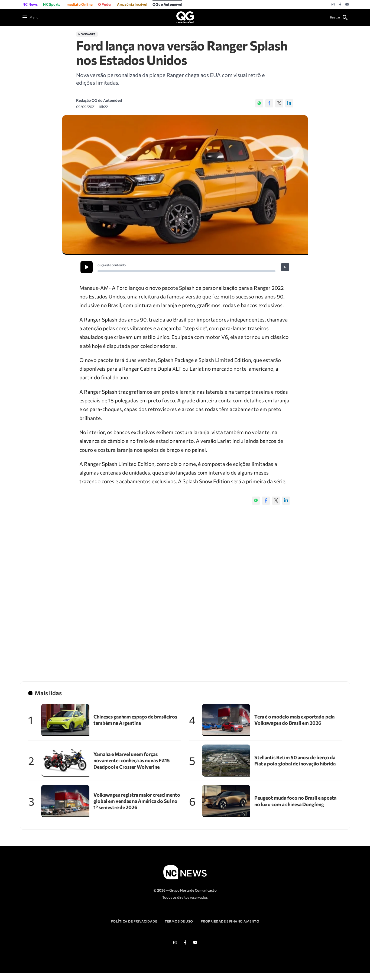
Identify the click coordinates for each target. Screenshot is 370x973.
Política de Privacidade (134, 921)
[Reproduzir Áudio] (86, 267)
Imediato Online (79, 4)
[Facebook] (340, 4)
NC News (30, 4)
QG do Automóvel (167, 4)
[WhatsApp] (259, 103)
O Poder (105, 4)
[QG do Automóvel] (185, 16)
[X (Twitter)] (279, 103)
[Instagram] (333, 4)
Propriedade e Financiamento (230, 921)
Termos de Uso (179, 921)
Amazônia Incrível (132, 4)
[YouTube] (347, 4)
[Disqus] (185, 587)
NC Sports (51, 4)
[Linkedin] (289, 103)
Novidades (87, 34)
